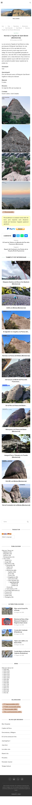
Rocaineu (4, 757)
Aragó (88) (8, 562)
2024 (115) (6, 672)
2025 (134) (6, 671)
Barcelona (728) (9, 563)
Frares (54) (11, 575)
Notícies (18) (7, 555)
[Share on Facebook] (14, 235)
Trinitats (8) (14, 585)
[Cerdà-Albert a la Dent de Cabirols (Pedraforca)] (7, 653)
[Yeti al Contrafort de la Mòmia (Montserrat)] (16, 493)
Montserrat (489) (11, 570)
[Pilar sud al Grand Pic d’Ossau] (7, 611)
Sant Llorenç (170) (12, 588)
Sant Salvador (9, 28)
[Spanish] (10, 534)
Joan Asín (5, 745)
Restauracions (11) (8, 557)
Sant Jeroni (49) (12, 578)
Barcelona (16, 26)
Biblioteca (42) (7, 552)
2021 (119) (6, 677)
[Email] (14, 779)
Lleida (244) (8, 595)
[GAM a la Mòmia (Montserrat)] (16, 296)
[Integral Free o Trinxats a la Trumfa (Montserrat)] (16, 443)
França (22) (8, 592)
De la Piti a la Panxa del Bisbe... (16, 405)
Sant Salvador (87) (13, 580)
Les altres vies (6, 749)
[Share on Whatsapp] (22, 235)
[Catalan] (3, 534)
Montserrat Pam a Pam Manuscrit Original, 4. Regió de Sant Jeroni (21, 621)
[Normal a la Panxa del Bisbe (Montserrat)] (16, 344)
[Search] (30, 2)
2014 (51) (6, 689)
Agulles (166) (12, 572)
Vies (9, 26)
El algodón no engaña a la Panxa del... (16, 332)
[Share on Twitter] (18, 235)
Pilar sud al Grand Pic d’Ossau (21, 609)
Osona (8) (9, 587)
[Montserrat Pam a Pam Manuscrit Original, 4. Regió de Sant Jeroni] (7, 621)
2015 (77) (6, 687)
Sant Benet (19, 28)
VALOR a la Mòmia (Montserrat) (16, 481)
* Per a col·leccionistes (12, 712)
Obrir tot (4, 550)
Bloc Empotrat (6, 724)
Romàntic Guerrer (7, 762)
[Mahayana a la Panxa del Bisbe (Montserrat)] (16, 417)
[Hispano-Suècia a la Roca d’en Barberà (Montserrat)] (16, 270)
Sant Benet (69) (14, 582)
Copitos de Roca (6, 728)
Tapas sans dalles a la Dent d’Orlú (21, 641)
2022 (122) (6, 676)
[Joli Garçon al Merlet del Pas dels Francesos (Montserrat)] (16, 368)
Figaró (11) (10, 567)
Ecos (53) (11, 573)
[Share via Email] (26, 235)
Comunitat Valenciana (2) (12, 590)
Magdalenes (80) (13, 577)
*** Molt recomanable (11, 706)
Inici (3, 26)
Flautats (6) (14, 583)
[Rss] (18, 779)
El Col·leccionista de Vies (9, 736)
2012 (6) (5, 692)
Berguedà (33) (11, 565)
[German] (8, 534)
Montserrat (25, 26)
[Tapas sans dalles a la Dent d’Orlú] (7, 643)
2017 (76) (6, 684)
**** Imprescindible (10, 704)
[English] (5, 534)
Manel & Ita (5, 753)
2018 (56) (6, 682)
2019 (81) (6, 681)
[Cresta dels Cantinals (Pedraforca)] (7, 632)
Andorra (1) (8, 560)
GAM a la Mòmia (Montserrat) (16, 308)
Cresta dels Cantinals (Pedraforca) (20, 631)
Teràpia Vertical (6, 766)
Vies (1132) (6, 558)
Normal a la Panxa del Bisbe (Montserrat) (16, 355)
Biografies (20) (7, 553)
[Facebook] (9, 779)
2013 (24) (6, 691)
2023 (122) (6, 674)
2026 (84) (6, 669)
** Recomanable (8, 212)
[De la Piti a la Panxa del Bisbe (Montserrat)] (16, 393)
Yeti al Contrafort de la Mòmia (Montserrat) (16, 505)
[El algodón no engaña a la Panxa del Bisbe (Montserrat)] (16, 320)
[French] (6, 534)
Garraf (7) (9, 568)
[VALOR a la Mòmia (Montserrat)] (16, 469)
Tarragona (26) (9, 597)
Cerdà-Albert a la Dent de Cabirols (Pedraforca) (22, 652)
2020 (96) (6, 679)
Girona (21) (8, 593)
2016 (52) (6, 686)
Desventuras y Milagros (9, 732)
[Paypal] (22, 779)
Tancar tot (10, 550)
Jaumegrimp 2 (6, 741)
